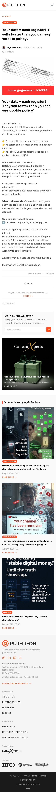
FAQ (28, 789)
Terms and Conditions (28, 784)
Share (29, 283)
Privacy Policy (27, 780)
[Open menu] (52, 5)
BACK (8, 16)
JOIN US (27, 296)
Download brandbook (15, 684)
